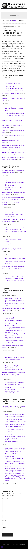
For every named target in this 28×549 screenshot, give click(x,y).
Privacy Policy (22, 544)
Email (4, 520)
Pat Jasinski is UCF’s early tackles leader (14, 186)
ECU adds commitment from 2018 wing (14, 113)
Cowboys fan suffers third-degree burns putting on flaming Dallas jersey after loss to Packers (15, 478)
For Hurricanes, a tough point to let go (14, 440)
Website (4, 527)
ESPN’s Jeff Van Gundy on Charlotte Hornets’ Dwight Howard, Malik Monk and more (15, 421)
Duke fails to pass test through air (13, 369)
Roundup (13, 483)
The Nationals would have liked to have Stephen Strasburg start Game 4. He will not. (14, 463)
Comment (5, 498)
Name (4, 514)
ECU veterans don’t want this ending (11, 93)
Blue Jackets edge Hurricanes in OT (13, 441)
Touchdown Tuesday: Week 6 (12, 211)
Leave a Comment (6, 37)
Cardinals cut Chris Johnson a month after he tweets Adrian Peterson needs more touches (13, 147)
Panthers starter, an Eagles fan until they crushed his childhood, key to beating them (15, 426)
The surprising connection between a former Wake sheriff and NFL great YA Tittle (14, 303)
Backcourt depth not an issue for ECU (14, 107)
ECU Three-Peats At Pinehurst (12, 83)
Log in (17, 544)
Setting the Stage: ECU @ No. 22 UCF (14, 112)
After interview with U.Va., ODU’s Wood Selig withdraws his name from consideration (14, 384)
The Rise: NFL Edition (10, 216)
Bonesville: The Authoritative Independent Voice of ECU (14, 5)
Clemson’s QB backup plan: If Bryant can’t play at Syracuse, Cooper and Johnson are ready (13, 374)
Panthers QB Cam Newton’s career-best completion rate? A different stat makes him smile (14, 416)
